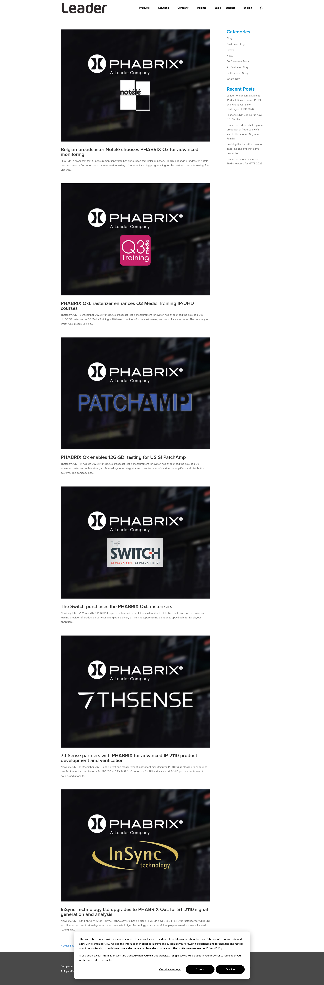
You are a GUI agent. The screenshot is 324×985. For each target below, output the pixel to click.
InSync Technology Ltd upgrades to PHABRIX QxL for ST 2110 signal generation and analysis (134, 912)
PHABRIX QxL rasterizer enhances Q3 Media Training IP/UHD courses (127, 305)
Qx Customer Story (238, 61)
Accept (200, 969)
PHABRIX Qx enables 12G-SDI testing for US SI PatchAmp (123, 457)
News (230, 55)
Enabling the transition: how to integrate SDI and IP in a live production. (244, 149)
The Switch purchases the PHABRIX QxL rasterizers (116, 607)
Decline (230, 969)
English (248, 8)
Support (230, 8)
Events (231, 50)
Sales (218, 8)
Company (183, 8)
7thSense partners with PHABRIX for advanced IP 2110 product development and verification (129, 758)
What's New (233, 79)
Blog (229, 38)
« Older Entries (69, 945)
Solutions (163, 8)
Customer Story (236, 44)
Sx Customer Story (237, 73)
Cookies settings (170, 969)
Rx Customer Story (237, 67)
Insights (201, 8)
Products (144, 8)
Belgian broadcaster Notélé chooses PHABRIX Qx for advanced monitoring (129, 152)
